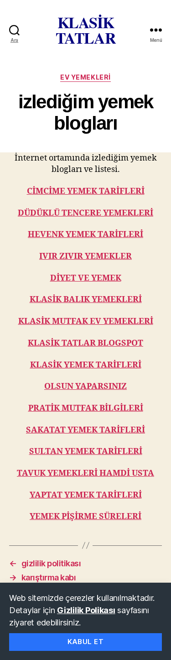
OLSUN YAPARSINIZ (85, 386)
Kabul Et (85, 641)
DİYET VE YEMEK (85, 278)
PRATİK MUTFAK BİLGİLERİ (85, 408)
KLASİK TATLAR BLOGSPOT (85, 343)
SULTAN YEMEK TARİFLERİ (85, 451)
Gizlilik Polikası (86, 610)
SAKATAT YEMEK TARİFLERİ (85, 430)
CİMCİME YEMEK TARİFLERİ (86, 191)
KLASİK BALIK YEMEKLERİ (86, 299)
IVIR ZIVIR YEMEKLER (85, 256)
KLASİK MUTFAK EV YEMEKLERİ (85, 321)
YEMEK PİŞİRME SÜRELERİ (85, 516)
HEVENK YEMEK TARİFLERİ (85, 234)
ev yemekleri (85, 77)
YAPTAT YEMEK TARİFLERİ (86, 495)
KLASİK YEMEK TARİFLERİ (85, 365)
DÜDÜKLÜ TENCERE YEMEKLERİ (85, 213)
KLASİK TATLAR (86, 30)
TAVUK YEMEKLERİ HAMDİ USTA (85, 473)
